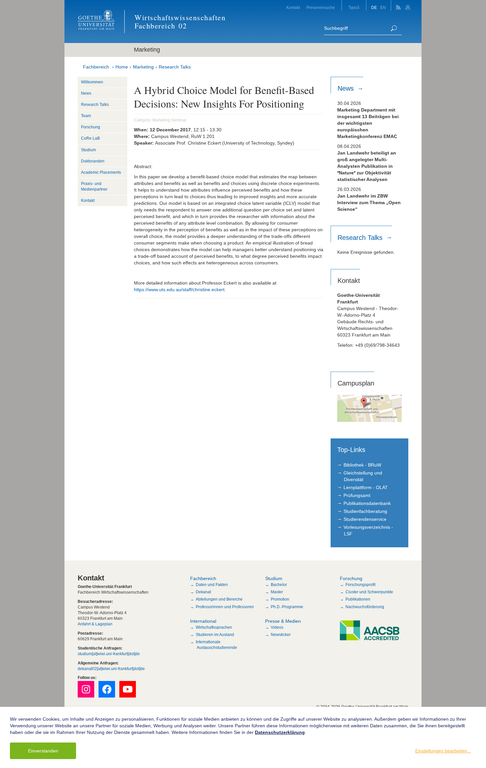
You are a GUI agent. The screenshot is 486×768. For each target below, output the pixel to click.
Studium (88, 150)
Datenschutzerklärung (280, 732)
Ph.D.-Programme (287, 607)
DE (374, 7)
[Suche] (394, 28)
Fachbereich (96, 66)
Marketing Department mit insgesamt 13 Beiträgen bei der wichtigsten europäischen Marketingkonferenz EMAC (368, 123)
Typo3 (353, 7)
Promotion (280, 599)
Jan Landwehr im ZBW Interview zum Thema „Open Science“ (369, 202)
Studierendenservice (365, 519)
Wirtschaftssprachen (214, 627)
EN (383, 7)
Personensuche (320, 7)
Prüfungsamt (357, 495)
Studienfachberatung (365, 511)
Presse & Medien (283, 621)
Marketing (143, 66)
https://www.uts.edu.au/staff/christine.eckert (179, 289)
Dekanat (203, 592)
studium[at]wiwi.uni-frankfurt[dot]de (109, 654)
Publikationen (357, 599)
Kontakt (293, 7)
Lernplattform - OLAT (366, 487)
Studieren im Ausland (215, 634)
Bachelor (279, 584)
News (86, 93)
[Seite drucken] (408, 5)
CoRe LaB (90, 138)
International (203, 621)
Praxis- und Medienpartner (94, 186)
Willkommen (92, 82)
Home (121, 66)
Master (277, 592)
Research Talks (175, 66)
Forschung (90, 127)
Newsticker (281, 634)
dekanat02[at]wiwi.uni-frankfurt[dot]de (111, 668)
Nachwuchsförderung (364, 607)
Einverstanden (43, 750)
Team (86, 115)
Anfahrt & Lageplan (95, 624)
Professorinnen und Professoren (225, 607)
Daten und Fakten (212, 584)
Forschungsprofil (360, 584)
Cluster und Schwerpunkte (369, 592)
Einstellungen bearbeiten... (443, 750)
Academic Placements (101, 172)
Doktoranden (92, 161)
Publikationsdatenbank (367, 503)
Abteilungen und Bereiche (219, 599)
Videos (277, 627)
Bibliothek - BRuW (362, 465)
